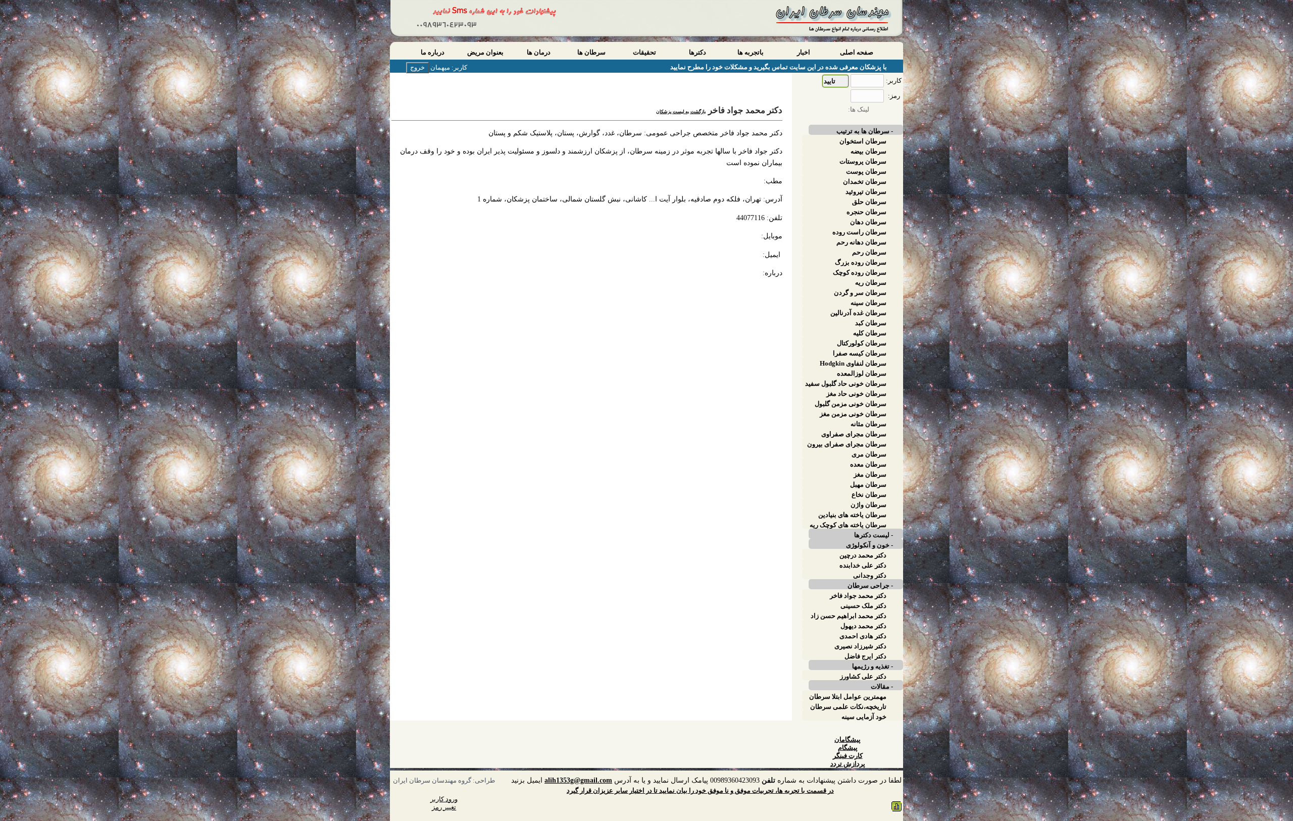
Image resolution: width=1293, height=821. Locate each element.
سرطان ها (591, 52)
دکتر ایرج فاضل (865, 656)
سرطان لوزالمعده (861, 373)
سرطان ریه (870, 282)
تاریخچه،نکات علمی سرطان (848, 706)
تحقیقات (644, 52)
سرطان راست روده (859, 232)
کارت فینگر (848, 755)
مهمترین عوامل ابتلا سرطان (847, 696)
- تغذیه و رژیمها (872, 666)
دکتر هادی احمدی (862, 636)
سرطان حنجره (866, 212)
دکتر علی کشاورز (863, 676)
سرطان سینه (868, 302)
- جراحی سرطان (870, 585)
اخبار (803, 52)
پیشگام (848, 747)
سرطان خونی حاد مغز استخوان (856, 393)
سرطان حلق (869, 202)
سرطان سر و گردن (860, 292)
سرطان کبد (870, 323)
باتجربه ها (750, 52)
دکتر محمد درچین (862, 555)
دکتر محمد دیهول (863, 626)
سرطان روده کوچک (859, 272)
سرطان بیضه (868, 151)
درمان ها (539, 52)
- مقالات (882, 686)
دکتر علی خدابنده (862, 565)
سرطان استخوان (862, 141)
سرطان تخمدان (864, 181)
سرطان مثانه (868, 424)
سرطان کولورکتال (861, 343)
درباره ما (432, 52)
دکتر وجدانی (869, 575)
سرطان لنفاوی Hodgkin (853, 363)
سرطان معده (868, 464)
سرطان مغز (870, 474)
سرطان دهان (868, 222)
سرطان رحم (869, 252)
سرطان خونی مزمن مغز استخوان (853, 414)
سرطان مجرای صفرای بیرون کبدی (846, 444)
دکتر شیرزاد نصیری (860, 646)
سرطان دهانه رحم (861, 242)
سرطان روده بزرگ (860, 262)
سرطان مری (869, 454)
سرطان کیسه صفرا (859, 353)
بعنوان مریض (485, 52)
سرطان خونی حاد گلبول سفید (845, 383)
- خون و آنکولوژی (869, 545)
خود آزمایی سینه (863, 717)
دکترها (697, 52)
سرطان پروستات (862, 161)
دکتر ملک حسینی (863, 605)
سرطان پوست (866, 171)
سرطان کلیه (869, 333)
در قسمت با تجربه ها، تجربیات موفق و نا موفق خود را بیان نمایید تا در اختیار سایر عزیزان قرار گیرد (700, 790)
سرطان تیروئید (866, 191)
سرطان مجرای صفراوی (853, 434)
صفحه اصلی (856, 52)
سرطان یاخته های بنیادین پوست (852, 515)
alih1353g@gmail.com (578, 780)
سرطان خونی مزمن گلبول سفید (850, 403)
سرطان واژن (868, 504)
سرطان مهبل (868, 484)
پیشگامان (847, 739)
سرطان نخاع (869, 494)
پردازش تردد (847, 763)
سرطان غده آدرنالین (858, 313)
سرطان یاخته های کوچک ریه (848, 525)
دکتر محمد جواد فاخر (858, 595)
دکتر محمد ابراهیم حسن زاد (848, 616)
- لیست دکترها (873, 535)
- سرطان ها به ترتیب (864, 131)
